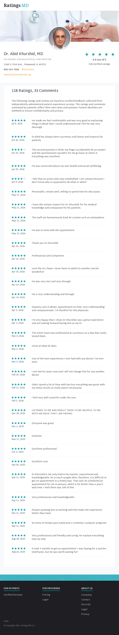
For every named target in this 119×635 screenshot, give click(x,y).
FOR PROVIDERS (51, 588)
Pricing (46, 595)
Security (85, 605)
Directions (29, 70)
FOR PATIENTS (12, 588)
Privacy (85, 614)
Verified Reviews (13, 595)
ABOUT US (87, 588)
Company (86, 595)
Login (45, 600)
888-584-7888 (11, 70)
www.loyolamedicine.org (17, 75)
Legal (84, 609)
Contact (85, 600)
